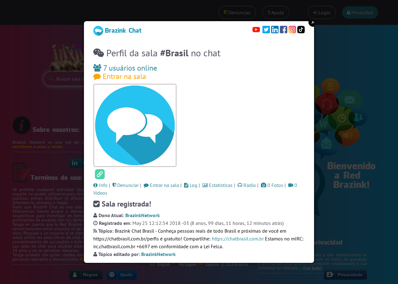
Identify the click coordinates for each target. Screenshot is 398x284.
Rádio (249, 185)
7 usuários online (129, 68)
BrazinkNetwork (142, 215)
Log (192, 185)
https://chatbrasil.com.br (238, 238)
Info (103, 185)
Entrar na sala (123, 76)
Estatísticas (220, 185)
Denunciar (127, 185)
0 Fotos (274, 185)
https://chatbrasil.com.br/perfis (126, 238)
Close (313, 22)
